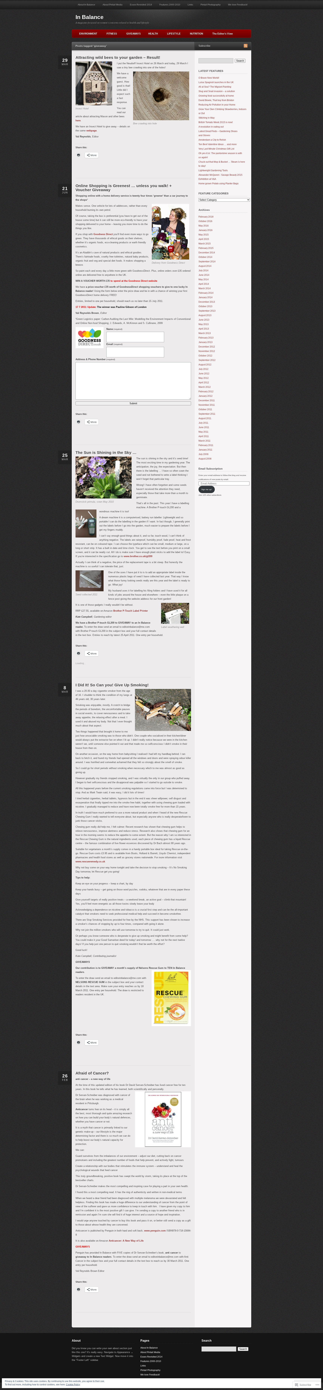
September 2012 (207, 360)
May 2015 (204, 234)
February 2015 (206, 248)
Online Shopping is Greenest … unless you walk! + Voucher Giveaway (124, 188)
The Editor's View (222, 33)
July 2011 (203, 423)
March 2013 (205, 333)
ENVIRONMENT (88, 33)
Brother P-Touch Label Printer (130, 610)
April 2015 (204, 239)
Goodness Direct (103, 234)
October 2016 (205, 221)
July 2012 (203, 369)
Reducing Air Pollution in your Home (217, 104)
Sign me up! (206, 489)
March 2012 (205, 387)
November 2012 (207, 351)
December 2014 (207, 252)
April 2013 (204, 328)
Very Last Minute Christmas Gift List (216, 148)
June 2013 (204, 320)
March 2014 (205, 288)
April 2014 (204, 284)
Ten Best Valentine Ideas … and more (218, 144)
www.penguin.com (155, 1230)
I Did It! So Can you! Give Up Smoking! (112, 685)
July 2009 (203, 454)
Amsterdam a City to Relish (212, 140)
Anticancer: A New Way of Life (126, 1240)
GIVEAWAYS (133, 33)
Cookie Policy (73, 1384)
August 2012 (205, 364)
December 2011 (207, 400)
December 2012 (207, 346)
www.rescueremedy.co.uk (90, 861)
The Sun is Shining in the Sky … (106, 452)
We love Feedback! (237, 4)
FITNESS (112, 33)
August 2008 (205, 458)
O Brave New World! (209, 78)
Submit (133, 403)
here (78, 120)
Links (190, 4)
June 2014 (204, 275)
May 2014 (204, 279)
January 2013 (206, 342)
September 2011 (207, 414)
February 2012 (206, 391)
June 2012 (204, 373)
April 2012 (204, 382)
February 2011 (206, 445)
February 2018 (206, 216)
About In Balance (86, 4)
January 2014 (206, 297)
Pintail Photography (211, 4)
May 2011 (203, 432)
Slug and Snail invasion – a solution (217, 91)
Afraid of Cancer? (92, 1073)
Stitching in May (207, 118)
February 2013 (206, 337)
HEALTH (153, 33)
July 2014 (203, 270)
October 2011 (205, 409)
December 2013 (207, 302)
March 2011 (204, 440)
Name (114, 329)
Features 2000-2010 (169, 4)
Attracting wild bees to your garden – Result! (118, 57)
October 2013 (205, 306)
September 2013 (207, 311)
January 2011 (205, 449)
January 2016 (206, 230)
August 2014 (205, 266)
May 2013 (204, 324)
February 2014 (206, 293)
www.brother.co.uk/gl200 (138, 556)
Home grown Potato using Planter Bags (219, 183)
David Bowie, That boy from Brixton (216, 100)
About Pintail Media (112, 4)
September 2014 (207, 261)
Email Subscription (211, 468)
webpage (91, 130)
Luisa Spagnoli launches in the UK (216, 82)
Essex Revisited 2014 (141, 4)
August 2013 (205, 315)
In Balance (90, 17)
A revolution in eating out (211, 126)
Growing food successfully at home (216, 95)
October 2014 (205, 257)
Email (114, 344)
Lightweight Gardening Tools (213, 170)
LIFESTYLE (174, 33)
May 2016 (204, 225)
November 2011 (207, 405)
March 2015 (205, 243)
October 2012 (205, 355)
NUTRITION (196, 33)
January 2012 (206, 396)
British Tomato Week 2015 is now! (216, 122)
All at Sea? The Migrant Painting (215, 87)
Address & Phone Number (95, 359)
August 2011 (205, 418)
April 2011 (204, 436)
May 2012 (204, 378)
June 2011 (204, 427)
